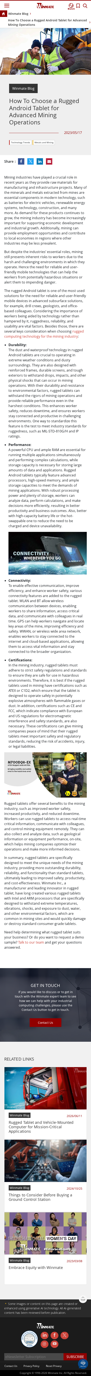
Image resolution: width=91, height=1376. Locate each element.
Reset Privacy (54, 1366)
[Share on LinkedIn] (40, 161)
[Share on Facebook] (21, 161)
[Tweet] (30, 161)
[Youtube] (54, 1344)
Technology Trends (20, 142)
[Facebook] (54, 1335)
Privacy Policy (31, 1366)
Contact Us (45, 1023)
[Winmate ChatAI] (83, 1363)
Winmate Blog (18, 14)
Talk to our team (31, 942)
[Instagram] (44, 1344)
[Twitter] (64, 1335)
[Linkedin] (44, 1335)
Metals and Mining (43, 142)
